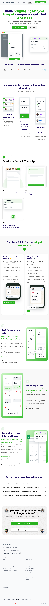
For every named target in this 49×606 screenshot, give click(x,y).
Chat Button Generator (29, 568)
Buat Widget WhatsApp (19, 27)
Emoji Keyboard (28, 575)
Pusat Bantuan (6, 587)
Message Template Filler (30, 577)
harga (23, 2)
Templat (18, 2)
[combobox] (13, 520)
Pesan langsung (28, 561)
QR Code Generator (29, 566)
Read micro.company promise (9, 603)
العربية (30, 599)
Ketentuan (5, 594)
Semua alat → (28, 579)
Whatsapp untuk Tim (7, 568)
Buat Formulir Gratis (40, 2)
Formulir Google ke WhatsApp (8, 566)
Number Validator (28, 572)
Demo (4, 561)
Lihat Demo (32, 27)
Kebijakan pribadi (6, 591)
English (4, 599)
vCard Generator (28, 570)
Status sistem (5, 589)
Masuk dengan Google (25, 530)
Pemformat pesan (28, 559)
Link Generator (28, 563)
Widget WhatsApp (6, 563)
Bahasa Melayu (25, 599)
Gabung (29, 2)
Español (13, 599)
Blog (4, 585)
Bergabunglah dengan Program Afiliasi (10, 570)
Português (9, 599)
